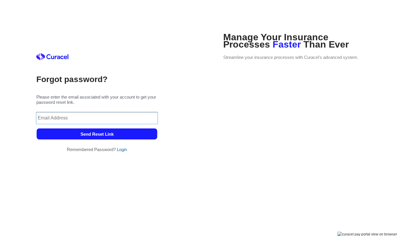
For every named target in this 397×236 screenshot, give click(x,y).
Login (122, 149)
